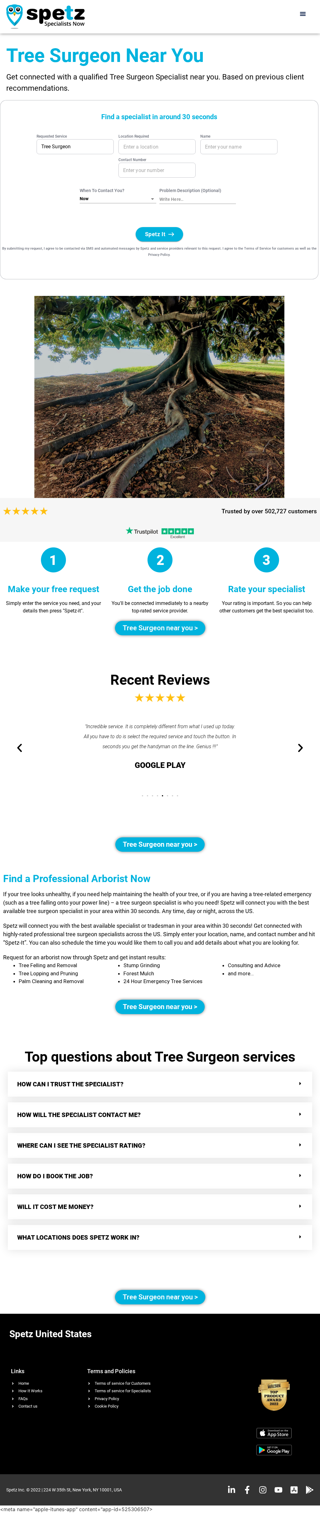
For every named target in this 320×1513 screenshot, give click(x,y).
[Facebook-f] (247, 1490)
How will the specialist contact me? (79, 1115)
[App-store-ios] (294, 1490)
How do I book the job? (55, 1176)
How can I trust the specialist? (70, 1084)
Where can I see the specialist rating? (81, 1145)
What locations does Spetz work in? (79, 1237)
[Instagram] (263, 1490)
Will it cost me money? (55, 1207)
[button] (303, 13)
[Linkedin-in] (232, 1490)
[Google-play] (310, 1490)
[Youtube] (278, 1490)
